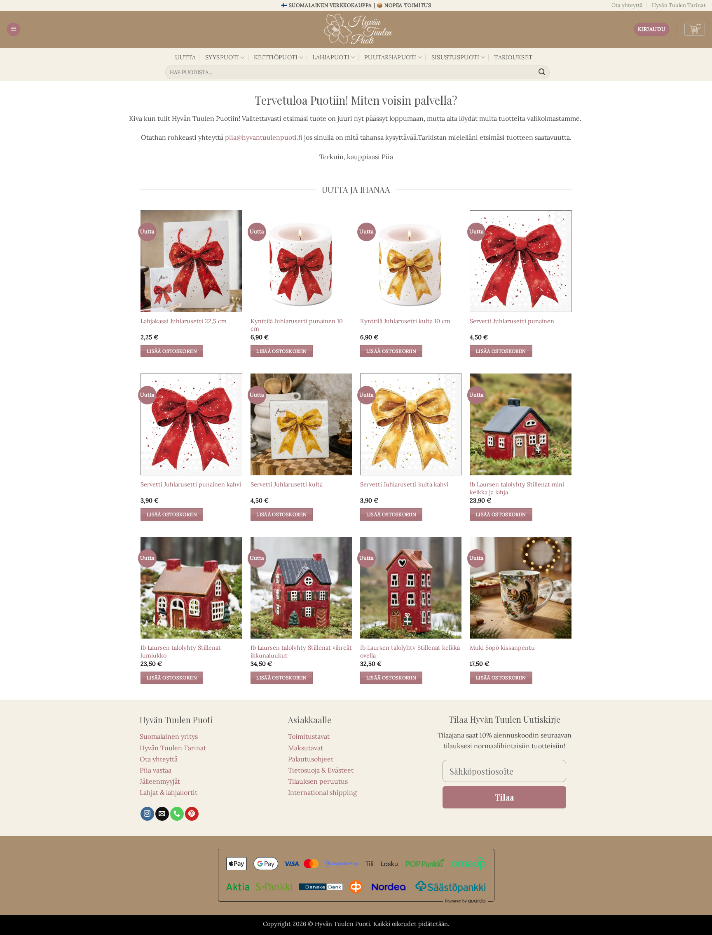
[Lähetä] (542, 73)
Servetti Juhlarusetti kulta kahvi (404, 484)
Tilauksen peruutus (318, 781)
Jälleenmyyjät (160, 781)
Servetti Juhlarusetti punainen (512, 321)
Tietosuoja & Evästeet (321, 770)
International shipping (322, 792)
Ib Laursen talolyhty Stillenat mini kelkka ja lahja (517, 488)
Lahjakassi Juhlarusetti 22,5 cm (184, 321)
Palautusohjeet (310, 759)
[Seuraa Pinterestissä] (192, 814)
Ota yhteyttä (627, 5)
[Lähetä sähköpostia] (162, 814)
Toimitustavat (309, 736)
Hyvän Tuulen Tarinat (679, 5)
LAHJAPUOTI (330, 57)
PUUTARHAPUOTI (390, 57)
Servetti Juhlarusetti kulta (287, 484)
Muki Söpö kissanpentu (502, 647)
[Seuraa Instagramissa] (147, 814)
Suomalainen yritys (169, 736)
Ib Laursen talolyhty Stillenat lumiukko (181, 651)
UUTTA (185, 57)
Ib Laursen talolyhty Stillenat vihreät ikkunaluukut (301, 651)
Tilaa (504, 797)
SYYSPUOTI (222, 57)
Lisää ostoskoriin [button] (172, 351)
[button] (13, 29)
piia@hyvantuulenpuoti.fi (263, 137)
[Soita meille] (177, 814)
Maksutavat (305, 748)
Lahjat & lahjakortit (168, 792)
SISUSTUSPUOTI (455, 57)
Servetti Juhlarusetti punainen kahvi (191, 484)
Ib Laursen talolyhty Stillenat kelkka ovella (410, 651)
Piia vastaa (155, 770)
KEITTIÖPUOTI (275, 57)
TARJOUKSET (513, 57)
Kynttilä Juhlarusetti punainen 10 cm (297, 325)
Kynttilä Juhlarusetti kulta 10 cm (405, 321)
